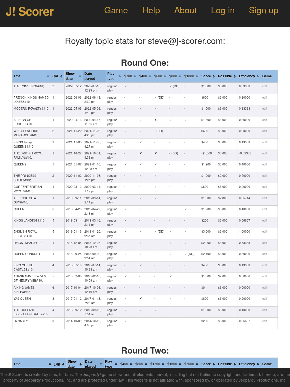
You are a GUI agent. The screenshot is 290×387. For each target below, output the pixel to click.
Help (151, 9)
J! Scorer (30, 11)
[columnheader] (31, 76)
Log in (223, 9)
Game (116, 9)
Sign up (263, 9)
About (185, 9)
